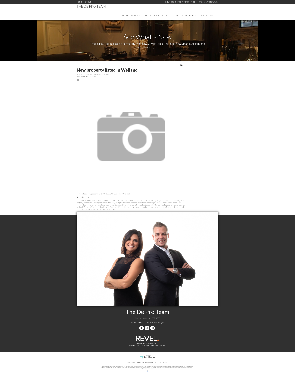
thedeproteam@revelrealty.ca (152, 322)
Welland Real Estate (89, 76)
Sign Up (88, 2)
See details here (83, 197)
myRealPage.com (147, 357)
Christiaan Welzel (141, 362)
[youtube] (147, 328)
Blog (184, 15)
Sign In (80, 2)
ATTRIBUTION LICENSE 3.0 (159, 362)
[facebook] (142, 328)
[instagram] (153, 328)
